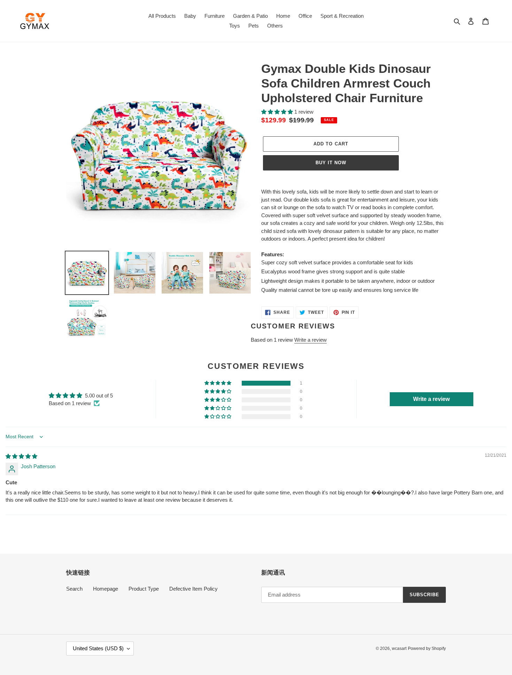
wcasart (399, 648)
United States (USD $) (98, 648)
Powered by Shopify (427, 648)
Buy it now (331, 162)
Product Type (144, 589)
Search (74, 589)
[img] (21, 456)
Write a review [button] (431, 399)
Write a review (310, 340)
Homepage (105, 589)
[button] (277, 112)
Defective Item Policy (193, 589)
